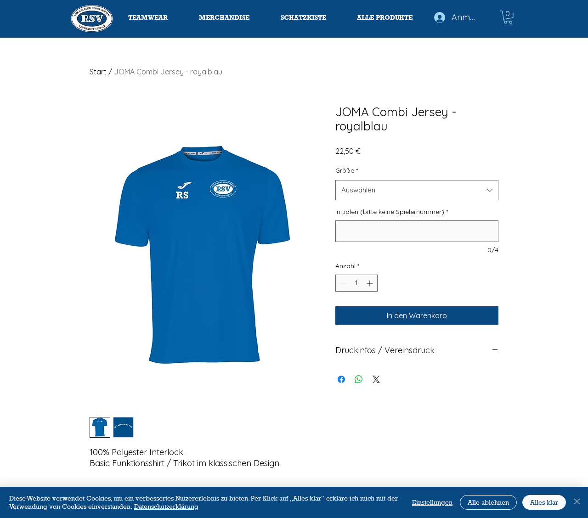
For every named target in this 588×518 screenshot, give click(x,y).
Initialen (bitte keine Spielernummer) (391, 212)
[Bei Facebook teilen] (341, 379)
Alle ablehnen (488, 502)
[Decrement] (342, 283)
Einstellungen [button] (432, 502)
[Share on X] (376, 379)
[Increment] (370, 283)
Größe (346, 170)
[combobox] (416, 190)
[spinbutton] (356, 283)
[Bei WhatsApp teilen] (358, 379)
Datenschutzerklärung (166, 506)
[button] (508, 17)
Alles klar (544, 502)
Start (98, 71)
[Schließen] (576, 502)
